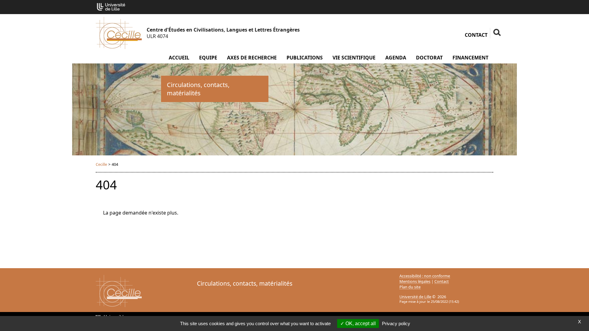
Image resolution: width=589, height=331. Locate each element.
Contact (476, 35)
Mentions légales (414, 281)
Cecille (101, 164)
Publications (305, 57)
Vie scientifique (354, 57)
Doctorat (429, 57)
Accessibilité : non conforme (424, 276)
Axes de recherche (252, 57)
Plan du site (410, 287)
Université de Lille (415, 296)
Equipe (208, 57)
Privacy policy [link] (396, 323)
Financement (470, 57)
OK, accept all (360, 323)
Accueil (179, 57)
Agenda (395, 57)
